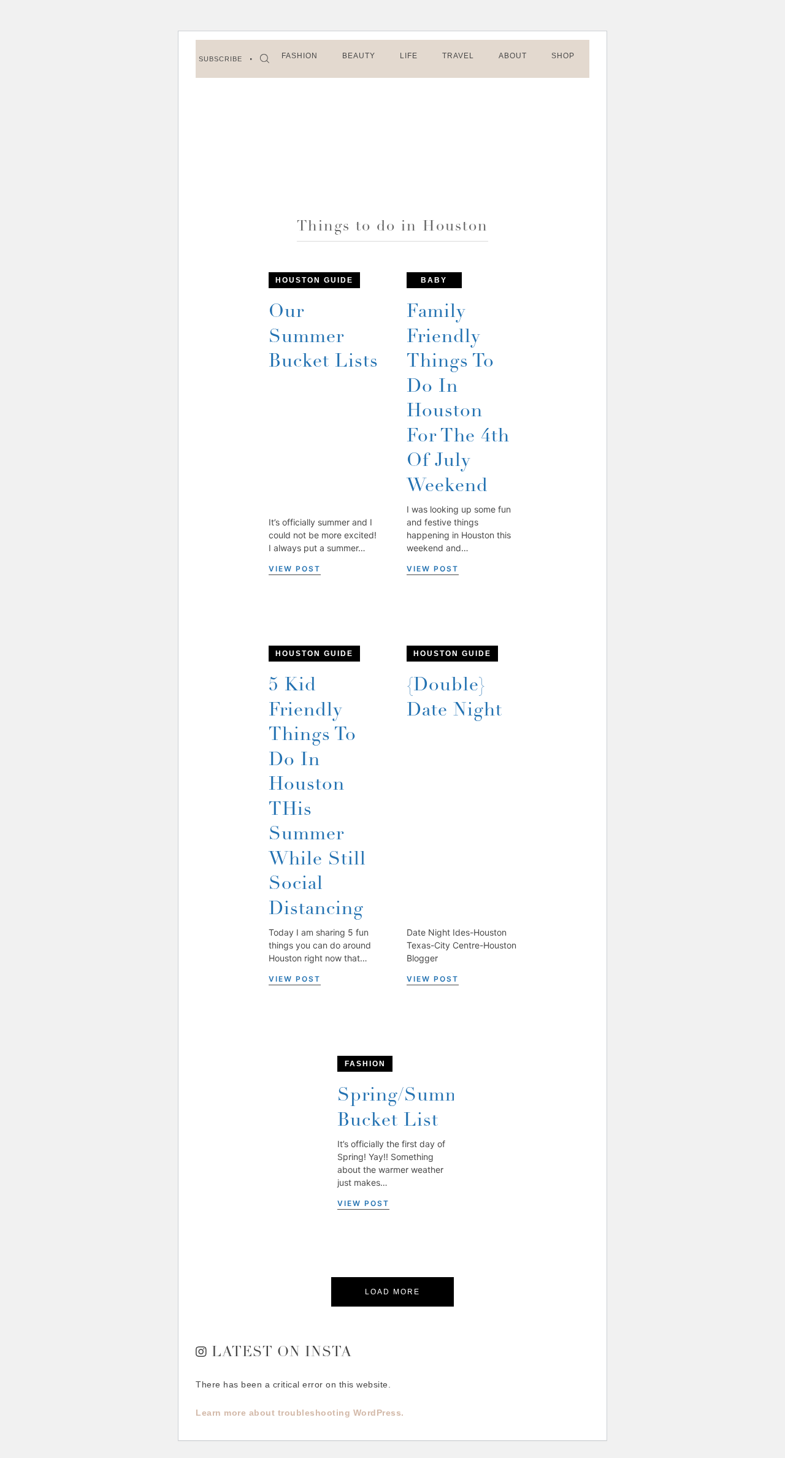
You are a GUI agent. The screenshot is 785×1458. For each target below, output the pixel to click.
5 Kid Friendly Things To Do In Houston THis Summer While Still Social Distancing (317, 798)
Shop (563, 56)
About (513, 56)
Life (409, 56)
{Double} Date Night (454, 698)
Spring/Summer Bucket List (408, 1109)
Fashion (299, 56)
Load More (392, 1292)
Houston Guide (314, 280)
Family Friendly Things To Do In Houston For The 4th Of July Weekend (458, 399)
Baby (434, 280)
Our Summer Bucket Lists (323, 337)
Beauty (358, 56)
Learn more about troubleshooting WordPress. (300, 1413)
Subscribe (220, 59)
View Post (295, 568)
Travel (458, 56)
